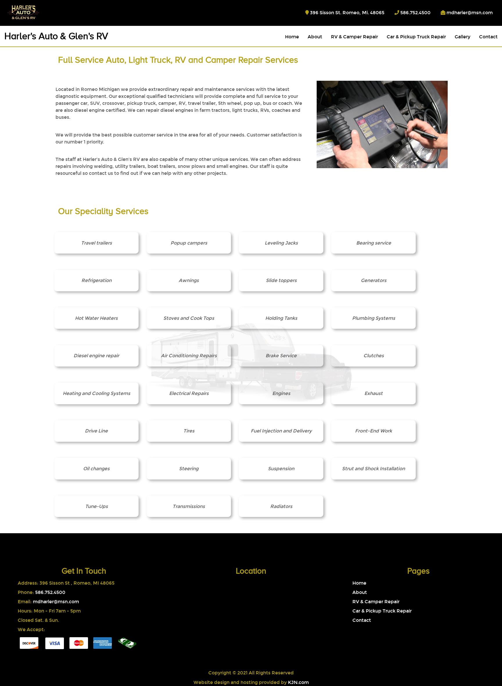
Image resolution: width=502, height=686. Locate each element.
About (315, 36)
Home (292, 36)
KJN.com (298, 682)
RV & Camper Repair (354, 36)
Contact (488, 36)
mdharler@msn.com (470, 12)
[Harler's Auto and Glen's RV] (16, 12)
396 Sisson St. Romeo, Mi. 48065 (347, 12)
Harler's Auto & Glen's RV (56, 36)
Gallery (462, 36)
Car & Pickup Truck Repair (416, 36)
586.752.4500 (415, 12)
